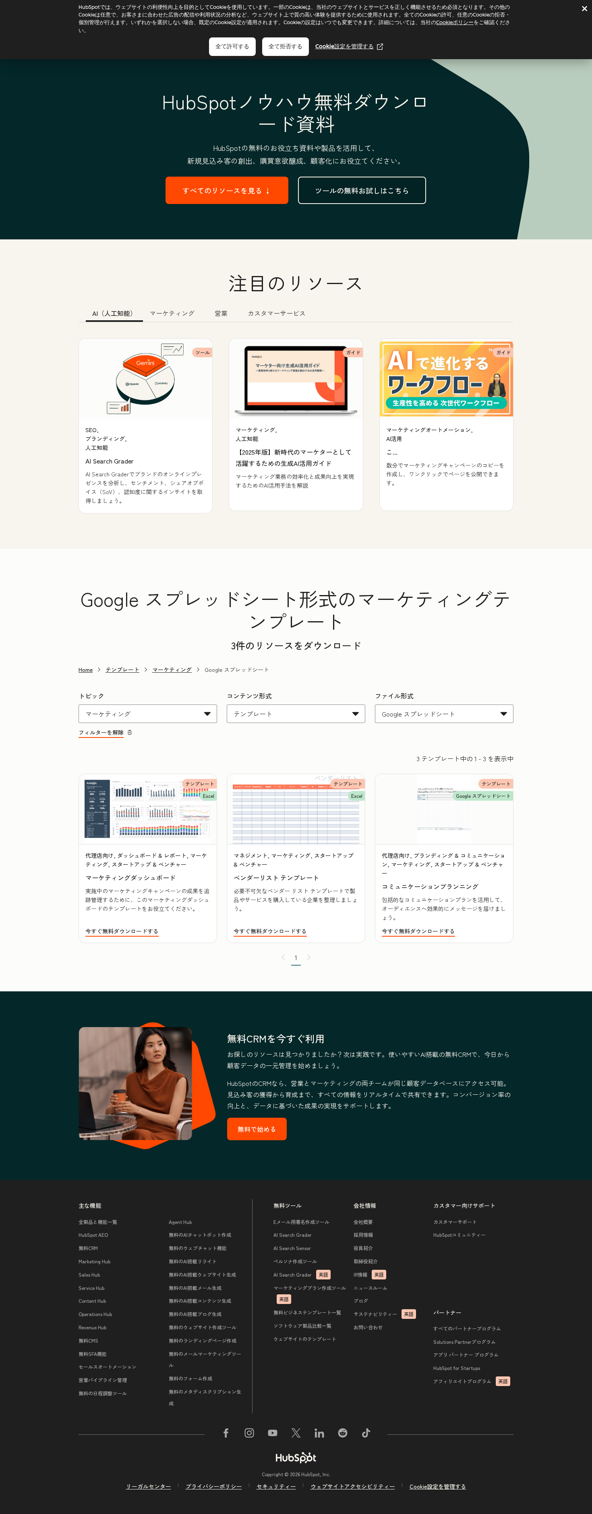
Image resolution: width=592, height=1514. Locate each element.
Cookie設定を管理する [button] (438, 1486)
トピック (91, 695)
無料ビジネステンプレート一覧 (307, 1312)
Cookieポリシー (455, 22)
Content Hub (92, 1300)
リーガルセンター (148, 1486)
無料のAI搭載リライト (193, 1261)
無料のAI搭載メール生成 (195, 1287)
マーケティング (172, 669)
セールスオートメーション (108, 1366)
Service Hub (91, 1287)
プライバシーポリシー (214, 1486)
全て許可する (232, 46)
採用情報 (363, 1234)
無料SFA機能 (93, 1353)
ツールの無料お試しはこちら (362, 190)
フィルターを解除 (101, 732)
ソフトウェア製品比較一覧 (302, 1325)
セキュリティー (276, 1486)
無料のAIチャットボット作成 (200, 1234)
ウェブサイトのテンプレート (304, 1338)
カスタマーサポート (455, 1221)
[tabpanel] (296, 425)
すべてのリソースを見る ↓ (226, 190)
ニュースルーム (370, 1287)
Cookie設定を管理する (344, 46)
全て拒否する (285, 46)
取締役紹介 (366, 1261)
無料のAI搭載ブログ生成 (195, 1313)
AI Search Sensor (292, 1247)
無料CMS (88, 1340)
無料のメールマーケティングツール (205, 1359)
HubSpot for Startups (456, 1367)
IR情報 (369, 1274)
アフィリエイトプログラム (470, 1381)
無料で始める (257, 1129)
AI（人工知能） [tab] (114, 313)
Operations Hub (95, 1313)
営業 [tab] (221, 313)
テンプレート (122, 669)
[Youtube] (272, 1434)
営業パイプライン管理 (103, 1379)
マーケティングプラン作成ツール (309, 1293)
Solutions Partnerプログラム (464, 1341)
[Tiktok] (366, 1434)
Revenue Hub (92, 1327)
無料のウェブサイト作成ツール (202, 1327)
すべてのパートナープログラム (467, 1328)
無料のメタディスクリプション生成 (205, 1397)
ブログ (361, 1300)
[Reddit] (342, 1434)
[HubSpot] (296, 1458)
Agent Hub (180, 1221)
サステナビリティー (384, 1313)
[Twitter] (296, 1434)
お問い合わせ (368, 1327)
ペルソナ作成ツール (295, 1261)
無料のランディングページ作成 (202, 1340)
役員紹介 (363, 1247)
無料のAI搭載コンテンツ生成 (200, 1300)
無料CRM (88, 1247)
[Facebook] (226, 1434)
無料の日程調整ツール (103, 1393)
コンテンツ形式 (249, 695)
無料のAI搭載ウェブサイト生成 (202, 1274)
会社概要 (363, 1221)
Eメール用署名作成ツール (301, 1221)
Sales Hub (89, 1274)
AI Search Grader (292, 1234)
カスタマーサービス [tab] (277, 313)
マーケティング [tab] (172, 313)
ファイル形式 (394, 695)
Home (86, 669)
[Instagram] (249, 1434)
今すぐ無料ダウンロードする (122, 931)
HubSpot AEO (93, 1234)
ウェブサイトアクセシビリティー (352, 1486)
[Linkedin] (319, 1434)
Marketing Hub (94, 1261)
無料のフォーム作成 (190, 1378)
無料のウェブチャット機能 (198, 1247)
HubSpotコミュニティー (459, 1234)
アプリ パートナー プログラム (466, 1354)
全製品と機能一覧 (98, 1221)
